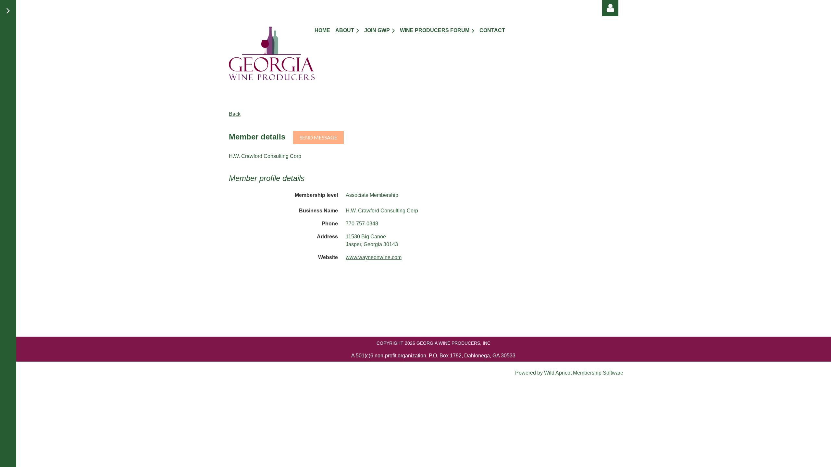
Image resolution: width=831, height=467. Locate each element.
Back (235, 114)
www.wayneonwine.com (374, 257)
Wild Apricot (558, 373)
